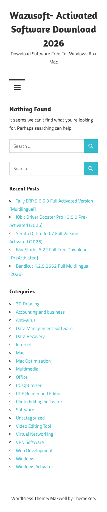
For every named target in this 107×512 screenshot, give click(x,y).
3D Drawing (28, 303)
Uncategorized (30, 417)
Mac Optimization (33, 361)
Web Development (34, 450)
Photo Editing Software (39, 401)
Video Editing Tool (33, 426)
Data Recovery (30, 336)
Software (25, 409)
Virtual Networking (34, 434)
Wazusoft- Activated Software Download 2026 (53, 29)
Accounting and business (40, 312)
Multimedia (27, 368)
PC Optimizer (29, 385)
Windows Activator (34, 466)
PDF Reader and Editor (38, 393)
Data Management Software (44, 328)
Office (22, 377)
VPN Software (30, 442)
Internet (24, 344)
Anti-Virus (26, 320)
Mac (20, 352)
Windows (25, 458)
